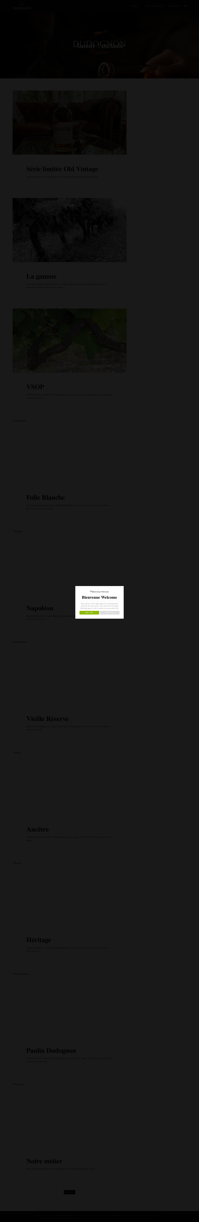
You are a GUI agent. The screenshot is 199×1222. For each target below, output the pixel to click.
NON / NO (109, 612)
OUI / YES (89, 612)
